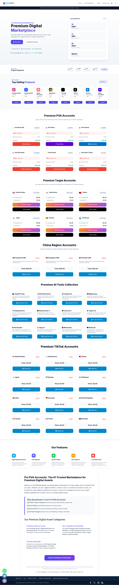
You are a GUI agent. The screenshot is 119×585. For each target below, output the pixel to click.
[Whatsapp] (4, 571)
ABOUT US (18, 578)
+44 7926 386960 (37, 53)
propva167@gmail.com (18, 53)
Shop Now (18, 42)
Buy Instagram (27, 204)
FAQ (24, 578)
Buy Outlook (93, 144)
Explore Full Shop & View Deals (59, 558)
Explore (16, 102)
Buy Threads (26, 209)
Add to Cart (27, 274)
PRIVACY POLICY (32, 578)
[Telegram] (4, 576)
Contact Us (26, 368)
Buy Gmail (27, 144)
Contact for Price (23, 303)
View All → (103, 81)
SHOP (98, 3)
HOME (80, 3)
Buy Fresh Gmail (60, 169)
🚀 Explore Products (32, 42)
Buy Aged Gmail (93, 169)
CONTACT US (105, 3)
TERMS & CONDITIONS (45, 578)
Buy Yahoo (60, 144)
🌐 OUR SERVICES (88, 3)
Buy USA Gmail (27, 169)
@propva (28, 53)
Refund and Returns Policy (60, 578)
